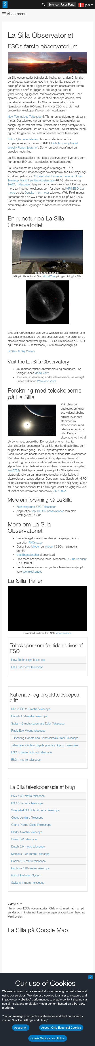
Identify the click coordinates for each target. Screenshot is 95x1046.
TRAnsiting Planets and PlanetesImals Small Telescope (44, 738)
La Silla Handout (76, 559)
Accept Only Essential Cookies (61, 1027)
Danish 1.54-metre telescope (29, 716)
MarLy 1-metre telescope (26, 832)
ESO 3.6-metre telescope (27, 667)
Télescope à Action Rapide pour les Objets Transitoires (44, 745)
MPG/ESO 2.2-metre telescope (30, 709)
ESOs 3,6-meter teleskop (23, 139)
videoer (49, 546)
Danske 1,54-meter (37, 192)
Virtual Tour (49, 276)
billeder (35, 546)
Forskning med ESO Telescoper (36, 506)
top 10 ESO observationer (48, 511)
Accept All (20, 1027)
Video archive (63, 633)
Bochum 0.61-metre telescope (30, 868)
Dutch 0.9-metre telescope (28, 846)
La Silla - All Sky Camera (21, 351)
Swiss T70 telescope (24, 839)
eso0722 (13, 470)
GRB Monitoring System (26, 875)
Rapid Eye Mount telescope (37, 180)
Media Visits (41, 373)
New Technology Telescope (25, 116)
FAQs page (36, 542)
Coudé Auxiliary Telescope (27, 817)
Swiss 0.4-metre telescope (27, 882)
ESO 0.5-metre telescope (27, 803)
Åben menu (16, 14)
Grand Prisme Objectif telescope (31, 824)
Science (53, 4)
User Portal (68, 4)
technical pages (32, 571)
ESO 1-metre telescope (26, 759)
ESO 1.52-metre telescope (28, 796)
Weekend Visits (46, 381)
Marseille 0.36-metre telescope (30, 853)
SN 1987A (59, 491)
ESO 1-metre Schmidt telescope (31, 752)
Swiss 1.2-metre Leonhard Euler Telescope (38, 723)
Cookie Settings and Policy (47, 1038)
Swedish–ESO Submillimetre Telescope (35, 810)
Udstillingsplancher (28, 554)
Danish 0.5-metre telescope (28, 861)
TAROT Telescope (19, 184)
